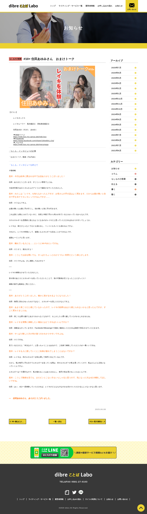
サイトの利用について (93, 499)
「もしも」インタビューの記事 (22, 151)
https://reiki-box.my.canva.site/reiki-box (29, 137)
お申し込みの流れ (105, 6)
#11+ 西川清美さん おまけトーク (98, 421)
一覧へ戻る (57, 421)
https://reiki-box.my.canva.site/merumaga (30, 144)
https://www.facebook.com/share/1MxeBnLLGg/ (33, 141)
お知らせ (119, 6)
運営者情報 (90, 6)
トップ (53, 6)
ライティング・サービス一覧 (70, 6)
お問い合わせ (131, 9)
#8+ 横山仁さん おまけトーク (19, 421)
